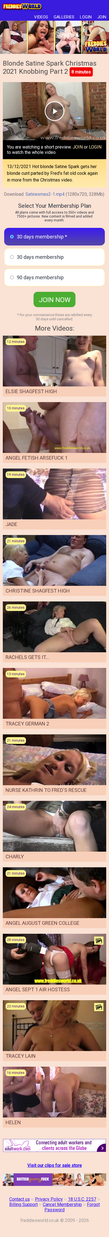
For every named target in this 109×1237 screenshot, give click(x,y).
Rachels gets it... (27, 657)
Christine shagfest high (38, 591)
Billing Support (23, 1204)
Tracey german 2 (27, 724)
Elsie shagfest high (31, 391)
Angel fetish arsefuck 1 (37, 458)
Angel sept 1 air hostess (38, 989)
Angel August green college (42, 923)
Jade (11, 524)
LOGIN (86, 17)
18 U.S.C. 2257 (82, 1199)
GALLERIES (64, 17)
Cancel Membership (62, 1204)
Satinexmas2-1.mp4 (45, 194)
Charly (15, 856)
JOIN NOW (54, 300)
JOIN (101, 17)
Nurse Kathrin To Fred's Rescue (46, 790)
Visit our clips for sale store (54, 1165)
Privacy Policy (49, 1199)
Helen (13, 1122)
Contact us (19, 1199)
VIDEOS (41, 17)
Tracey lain (21, 1056)
